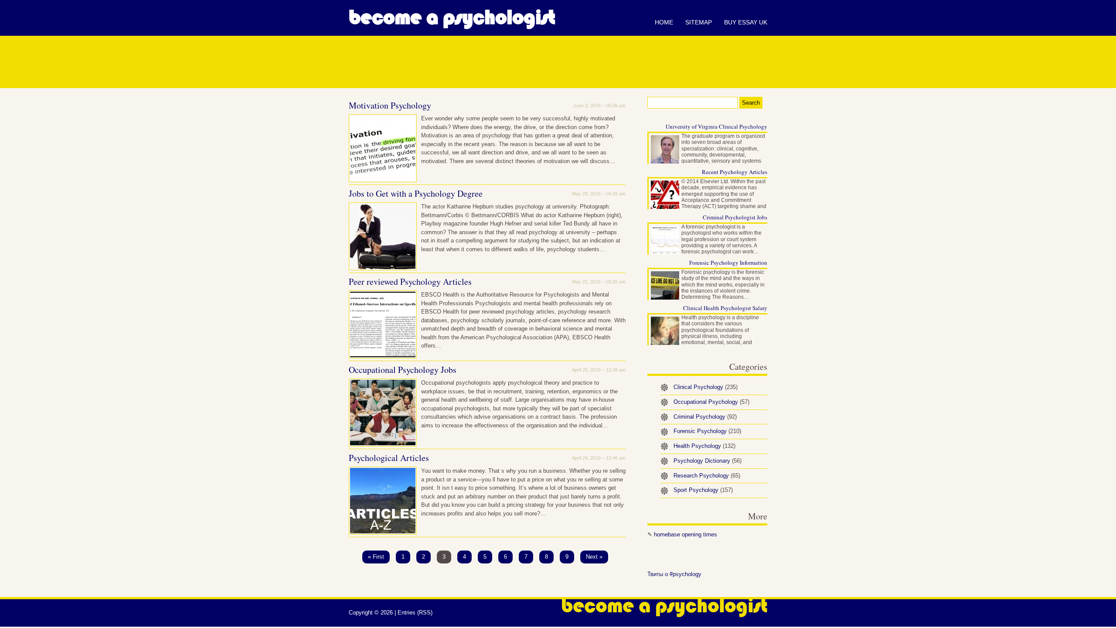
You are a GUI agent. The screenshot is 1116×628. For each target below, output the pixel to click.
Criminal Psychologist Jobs (735, 217)
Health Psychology (704, 446)
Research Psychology (707, 475)
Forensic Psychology (707, 431)
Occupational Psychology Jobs (402, 369)
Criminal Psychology (705, 416)
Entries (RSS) (415, 612)
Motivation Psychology (390, 105)
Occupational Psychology (711, 402)
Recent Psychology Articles (734, 172)
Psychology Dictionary (708, 460)
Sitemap (698, 22)
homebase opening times (685, 534)
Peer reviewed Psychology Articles (410, 281)
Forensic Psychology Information (728, 262)
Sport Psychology (703, 490)
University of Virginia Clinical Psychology (716, 126)
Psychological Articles (389, 458)
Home (664, 22)
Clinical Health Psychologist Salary (725, 308)
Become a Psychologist (452, 17)
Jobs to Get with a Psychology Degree (416, 193)
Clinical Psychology (706, 387)
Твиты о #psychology (674, 574)
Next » (594, 556)
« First (376, 556)
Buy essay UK (745, 22)
